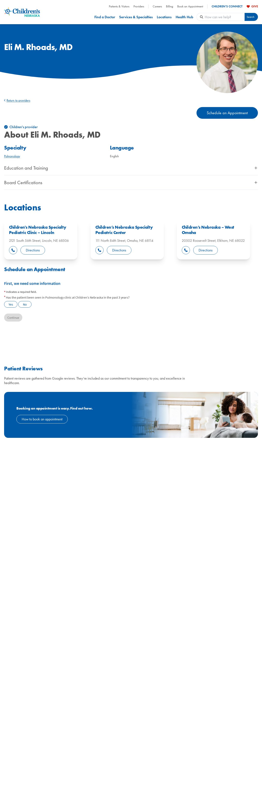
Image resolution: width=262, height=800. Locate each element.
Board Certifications (23, 182)
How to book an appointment (42, 419)
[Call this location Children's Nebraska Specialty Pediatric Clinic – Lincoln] (13, 250)
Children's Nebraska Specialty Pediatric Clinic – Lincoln (37, 230)
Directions (33, 250)
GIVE (254, 6)
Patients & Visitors (119, 6)
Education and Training (26, 168)
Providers (138, 6)
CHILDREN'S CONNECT (227, 6)
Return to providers (18, 100)
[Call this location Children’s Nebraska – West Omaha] (186, 250)
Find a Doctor (104, 17)
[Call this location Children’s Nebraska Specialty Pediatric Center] (99, 250)
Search (250, 17)
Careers (157, 6)
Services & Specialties (136, 17)
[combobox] (225, 17)
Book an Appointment (190, 6)
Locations (164, 17)
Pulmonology (12, 156)
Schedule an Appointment (227, 112)
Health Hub (184, 17)
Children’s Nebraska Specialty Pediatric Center (124, 230)
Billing (169, 6)
